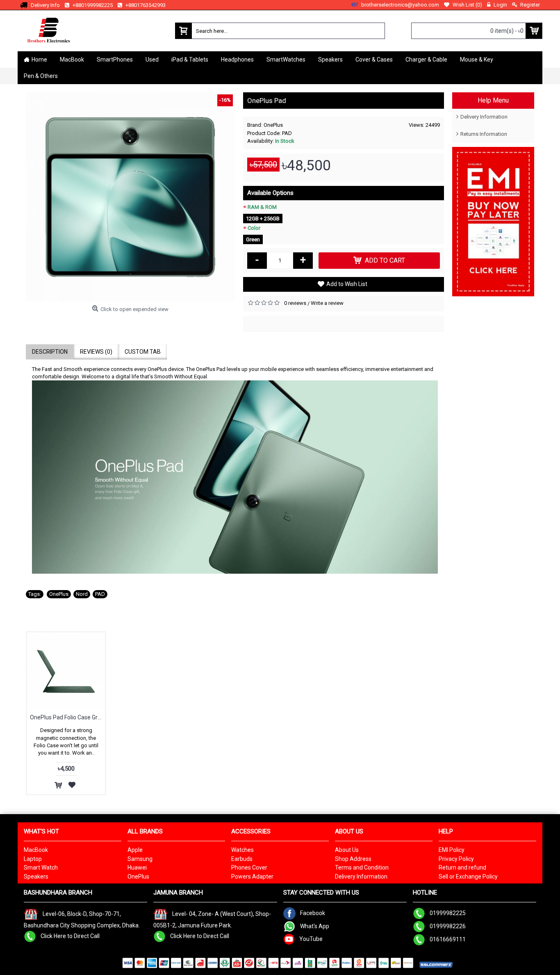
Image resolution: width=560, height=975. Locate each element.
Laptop (33, 859)
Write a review (327, 303)
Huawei (137, 867)
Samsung (140, 859)
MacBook (36, 850)
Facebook (312, 912)
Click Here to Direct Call (70, 936)
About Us (347, 850)
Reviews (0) (96, 351)
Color (254, 228)
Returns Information (483, 134)
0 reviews (295, 303)
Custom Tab (143, 351)
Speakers (36, 876)
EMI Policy (451, 850)
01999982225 (448, 912)
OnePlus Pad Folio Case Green (67, 717)
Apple (135, 850)
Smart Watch (41, 867)
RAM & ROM (262, 207)
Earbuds (242, 859)
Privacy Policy (456, 859)
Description (50, 351)
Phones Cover (249, 867)
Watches (242, 850)
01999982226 (448, 925)
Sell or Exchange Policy (468, 876)
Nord (82, 594)
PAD (100, 594)
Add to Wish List (346, 284)
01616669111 (448, 939)
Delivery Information (484, 117)
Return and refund (462, 867)
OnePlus (273, 125)
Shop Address (353, 859)
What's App (314, 925)
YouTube (311, 938)
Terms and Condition (362, 867)
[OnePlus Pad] (130, 197)
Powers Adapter (252, 876)
